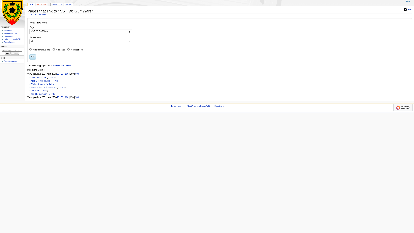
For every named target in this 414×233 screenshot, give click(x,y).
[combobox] (80, 31)
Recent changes (10, 33)
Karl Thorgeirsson (39, 94)
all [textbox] (32, 41)
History (68, 4)
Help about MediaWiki (12, 39)
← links (51, 78)
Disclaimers (219, 106)
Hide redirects (77, 50)
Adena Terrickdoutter (40, 81)
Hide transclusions (41, 50)
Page (31, 4)
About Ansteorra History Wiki (198, 106)
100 (66, 74)
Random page (9, 36)
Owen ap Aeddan (38, 78)
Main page (8, 30)
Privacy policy (176, 106)
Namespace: (35, 37)
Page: (32, 27)
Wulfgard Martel (38, 84)
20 (58, 74)
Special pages (9, 42)
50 (62, 74)
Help (410, 9)
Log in (408, 1)
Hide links (60, 50)
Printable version (10, 61)
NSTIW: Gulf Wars (38, 15)
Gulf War (35, 91)
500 (77, 74)
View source (57, 4)
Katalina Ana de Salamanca (43, 87)
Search (3, 46)
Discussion (41, 4)
